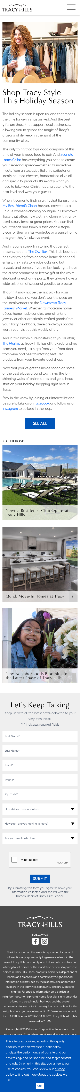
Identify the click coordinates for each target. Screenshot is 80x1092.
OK (40, 1086)
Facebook (41, 403)
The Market (11, 343)
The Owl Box (38, 251)
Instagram (10, 408)
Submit (40, 878)
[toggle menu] (71, 7)
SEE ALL (40, 423)
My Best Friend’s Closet (19, 205)
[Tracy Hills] (17, 7)
